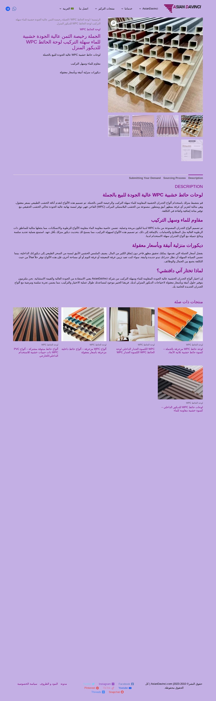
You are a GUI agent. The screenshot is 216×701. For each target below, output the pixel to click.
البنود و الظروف (49, 683)
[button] (113, 23)
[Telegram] (8, 8)
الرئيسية (96, 19)
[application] (140, 8)
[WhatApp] (14, 8)
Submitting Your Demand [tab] (145, 178)
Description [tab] (195, 178)
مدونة (64, 683)
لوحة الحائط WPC (80, 19)
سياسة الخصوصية (27, 683)
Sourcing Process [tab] (174, 178)
